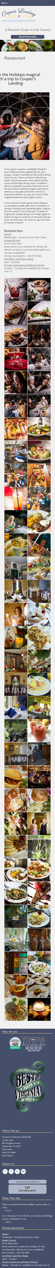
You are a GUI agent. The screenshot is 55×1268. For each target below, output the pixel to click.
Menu (4, 3)
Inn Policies (7, 1155)
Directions (7, 1149)
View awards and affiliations (27, 1181)
